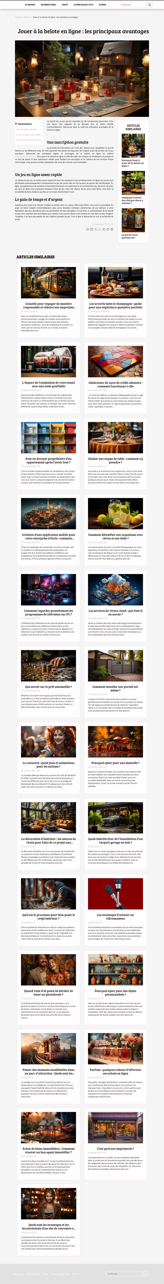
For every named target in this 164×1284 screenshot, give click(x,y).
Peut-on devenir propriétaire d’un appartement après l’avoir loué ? (48, 460)
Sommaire (25, 124)
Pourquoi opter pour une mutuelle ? (115, 763)
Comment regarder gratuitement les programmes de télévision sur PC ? (48, 612)
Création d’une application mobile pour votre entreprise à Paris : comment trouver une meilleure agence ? (48, 538)
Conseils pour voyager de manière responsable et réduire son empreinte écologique (48, 307)
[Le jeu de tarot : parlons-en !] (133, 220)
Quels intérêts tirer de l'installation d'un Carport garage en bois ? (115, 840)
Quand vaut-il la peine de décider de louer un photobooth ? (48, 992)
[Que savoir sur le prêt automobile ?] (48, 665)
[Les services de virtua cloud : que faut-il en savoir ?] (115, 589)
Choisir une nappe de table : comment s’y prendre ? (115, 460)
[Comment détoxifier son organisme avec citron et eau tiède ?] (115, 513)
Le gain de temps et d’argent (28, 140)
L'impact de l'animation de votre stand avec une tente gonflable (48, 384)
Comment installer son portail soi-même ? (115, 688)
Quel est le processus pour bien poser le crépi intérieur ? (48, 916)
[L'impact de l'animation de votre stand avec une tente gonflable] (48, 361)
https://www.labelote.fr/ (25, 156)
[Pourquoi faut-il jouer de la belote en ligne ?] (133, 145)
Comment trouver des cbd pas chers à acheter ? (132, 200)
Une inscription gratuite (26, 129)
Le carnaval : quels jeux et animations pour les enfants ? (48, 764)
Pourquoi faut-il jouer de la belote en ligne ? (133, 163)
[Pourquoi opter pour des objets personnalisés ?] (115, 969)
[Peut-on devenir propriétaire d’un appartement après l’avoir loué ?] (48, 437)
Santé (65, 4)
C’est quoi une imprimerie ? (115, 1148)
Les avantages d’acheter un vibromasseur (115, 916)
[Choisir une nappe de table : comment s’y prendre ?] (115, 437)
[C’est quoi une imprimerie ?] (115, 1127)
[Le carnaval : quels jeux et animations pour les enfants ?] (48, 741)
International (48, 4)
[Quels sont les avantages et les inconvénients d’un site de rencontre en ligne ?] (48, 1203)
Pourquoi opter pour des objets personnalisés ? (115, 992)
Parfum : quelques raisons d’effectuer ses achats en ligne (115, 1071)
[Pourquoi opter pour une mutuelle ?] (115, 741)
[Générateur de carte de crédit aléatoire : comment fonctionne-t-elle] (115, 361)
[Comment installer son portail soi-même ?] (115, 665)
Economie (30, 4)
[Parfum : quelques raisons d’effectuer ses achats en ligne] (115, 1048)
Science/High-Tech (83, 4)
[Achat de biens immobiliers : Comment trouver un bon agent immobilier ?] (48, 1127)
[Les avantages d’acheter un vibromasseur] (115, 893)
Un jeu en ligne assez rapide (28, 134)
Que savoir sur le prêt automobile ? (48, 687)
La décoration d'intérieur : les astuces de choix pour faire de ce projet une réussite (48, 842)
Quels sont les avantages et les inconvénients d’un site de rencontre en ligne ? (48, 1228)
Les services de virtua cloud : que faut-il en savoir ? (116, 612)
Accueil (18, 17)
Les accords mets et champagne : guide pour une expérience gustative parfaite (115, 305)
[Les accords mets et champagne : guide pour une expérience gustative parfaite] (115, 282)
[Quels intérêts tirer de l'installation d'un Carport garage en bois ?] (115, 817)
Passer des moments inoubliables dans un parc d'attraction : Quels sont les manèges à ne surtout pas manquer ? (49, 1073)
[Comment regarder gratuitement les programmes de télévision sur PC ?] (48, 589)
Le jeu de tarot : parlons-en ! (130, 236)
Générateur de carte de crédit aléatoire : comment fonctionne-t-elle (116, 384)
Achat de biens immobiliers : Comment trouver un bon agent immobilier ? (48, 1150)
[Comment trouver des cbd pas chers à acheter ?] (133, 183)
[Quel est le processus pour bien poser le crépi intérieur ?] (48, 893)
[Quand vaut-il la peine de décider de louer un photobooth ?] (48, 969)
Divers (102, 4)
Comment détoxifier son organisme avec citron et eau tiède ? (115, 536)
